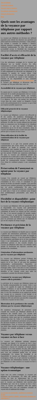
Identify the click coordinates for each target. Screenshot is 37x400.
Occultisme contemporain (9, 11)
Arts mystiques (5, 2)
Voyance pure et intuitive (9, 8)
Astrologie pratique (7, 5)
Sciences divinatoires (7, 14)
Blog (2, 17)
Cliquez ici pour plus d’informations (22, 80)
